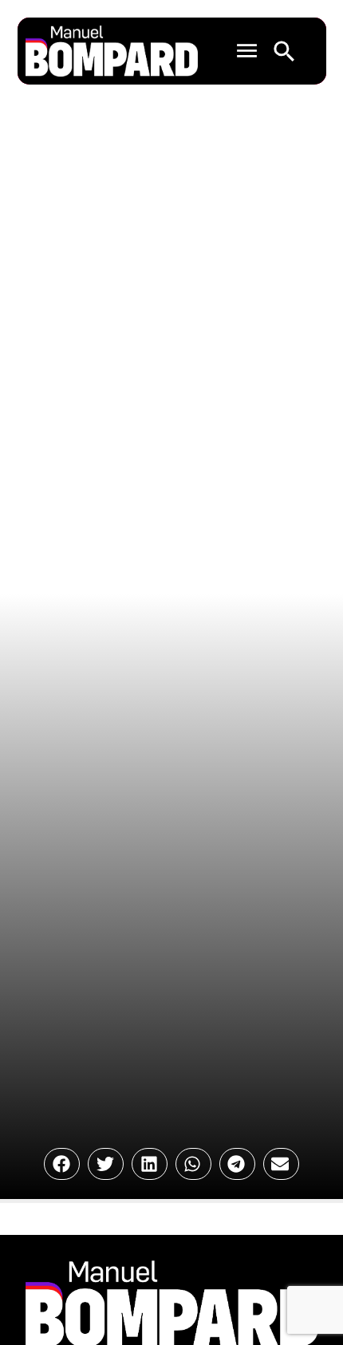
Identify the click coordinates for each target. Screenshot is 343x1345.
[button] (246, 51)
